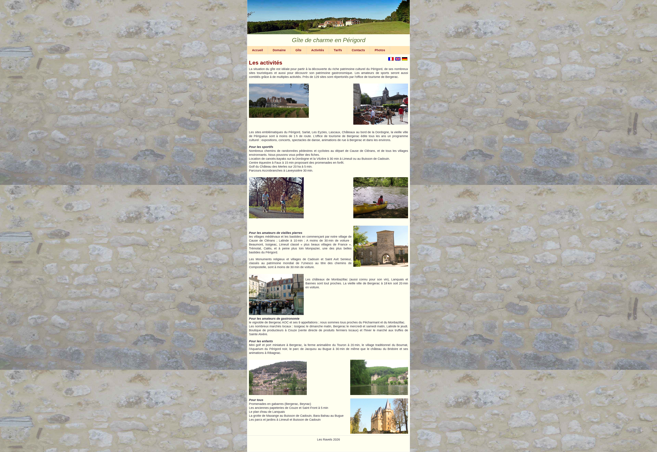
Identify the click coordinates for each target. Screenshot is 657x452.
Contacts (358, 50)
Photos (380, 50)
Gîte (298, 50)
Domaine (279, 50)
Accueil (257, 50)
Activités (317, 50)
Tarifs (338, 50)
